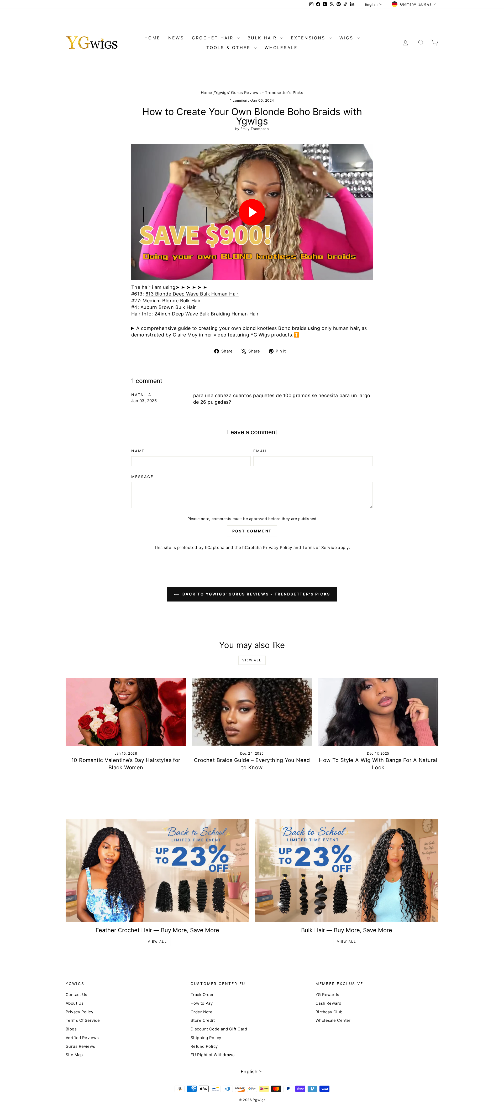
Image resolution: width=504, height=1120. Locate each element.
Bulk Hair (263, 37)
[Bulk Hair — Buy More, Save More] (346, 870)
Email (260, 451)
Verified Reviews (82, 1037)
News (176, 37)
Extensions (309, 37)
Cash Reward (329, 1003)
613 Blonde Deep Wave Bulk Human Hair (192, 294)
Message (142, 476)
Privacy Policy (277, 547)
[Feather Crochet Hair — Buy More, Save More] (157, 870)
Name (138, 451)
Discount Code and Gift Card (219, 1028)
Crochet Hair (214, 37)
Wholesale (281, 47)
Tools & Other (229, 47)
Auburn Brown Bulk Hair (168, 307)
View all (251, 660)
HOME (152, 37)
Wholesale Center (333, 1020)
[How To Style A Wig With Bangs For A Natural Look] (378, 712)
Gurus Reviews (80, 1046)
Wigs (347, 37)
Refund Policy (204, 1046)
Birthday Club (329, 1011)
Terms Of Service (83, 1020)
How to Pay (202, 1003)
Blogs (71, 1028)
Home (206, 92)
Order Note (202, 1011)
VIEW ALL (157, 941)
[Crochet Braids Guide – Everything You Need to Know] (252, 712)
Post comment (252, 531)
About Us (75, 1003)
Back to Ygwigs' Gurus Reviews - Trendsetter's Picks (255, 594)
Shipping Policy (206, 1037)
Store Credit (203, 1020)
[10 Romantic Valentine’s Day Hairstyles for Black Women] (126, 712)
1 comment (240, 100)
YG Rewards (327, 994)
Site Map (74, 1054)
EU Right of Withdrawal (213, 1054)
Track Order (202, 994)
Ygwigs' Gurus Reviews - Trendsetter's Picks (259, 92)
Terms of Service (319, 547)
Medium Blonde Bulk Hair (172, 300)
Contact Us (76, 994)
